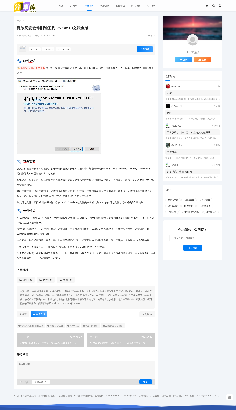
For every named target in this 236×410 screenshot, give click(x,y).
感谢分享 (172, 152)
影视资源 (120, 5)
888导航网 (188, 205)
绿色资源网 (173, 205)
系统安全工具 (56, 325)
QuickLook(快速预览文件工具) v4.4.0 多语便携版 (195, 177)
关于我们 (143, 395)
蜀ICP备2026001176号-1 (209, 395)
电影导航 (172, 211)
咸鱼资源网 (205, 200)
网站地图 (177, 395)
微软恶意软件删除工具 (32, 325)
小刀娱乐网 (189, 200)
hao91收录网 (205, 205)
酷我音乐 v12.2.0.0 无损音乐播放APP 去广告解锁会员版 (198, 138)
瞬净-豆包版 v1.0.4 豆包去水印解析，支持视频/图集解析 (198, 118)
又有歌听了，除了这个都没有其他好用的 (188, 132)
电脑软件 (89, 5)
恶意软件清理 (92, 325)
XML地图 (189, 395)
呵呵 (169, 112)
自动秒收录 (211, 211)
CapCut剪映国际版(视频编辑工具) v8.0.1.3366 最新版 (197, 98)
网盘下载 (47, 280)
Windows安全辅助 (114, 325)
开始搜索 (192, 248)
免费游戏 (104, 5)
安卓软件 (74, 5)
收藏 (24, 314)
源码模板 (135, 5)
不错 (169, 93)
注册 (204, 59)
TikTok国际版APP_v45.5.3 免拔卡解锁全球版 (193, 157)
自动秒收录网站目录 (191, 211)
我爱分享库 (173, 200)
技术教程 (151, 5)
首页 (61, 5)
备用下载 (67, 280)
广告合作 (154, 395)
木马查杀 (74, 325)
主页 (19, 21)
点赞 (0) (148, 314)
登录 (185, 59)
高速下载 (27, 280)
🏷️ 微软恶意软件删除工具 (31, 68)
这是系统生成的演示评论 (180, 171)
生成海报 (40, 314)
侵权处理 (166, 395)
